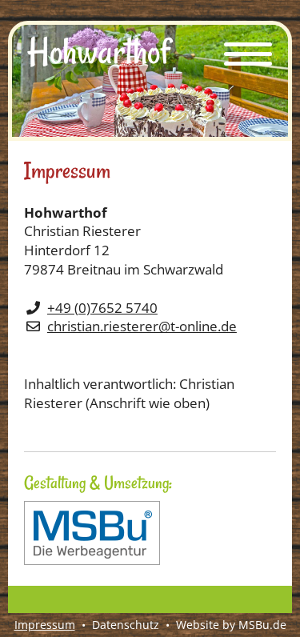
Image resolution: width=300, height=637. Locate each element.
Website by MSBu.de (231, 624)
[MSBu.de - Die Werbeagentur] (92, 560)
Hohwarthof (98, 52)
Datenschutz (125, 624)
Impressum (44, 624)
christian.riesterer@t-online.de (142, 326)
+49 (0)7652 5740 (102, 307)
